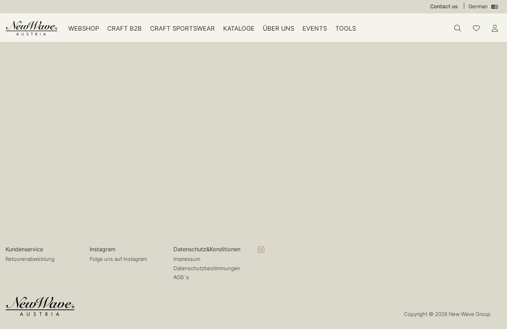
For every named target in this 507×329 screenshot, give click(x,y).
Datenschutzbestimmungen (206, 268)
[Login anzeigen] (494, 28)
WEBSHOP (83, 28)
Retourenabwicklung (30, 259)
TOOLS (345, 28)
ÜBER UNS (278, 28)
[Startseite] (31, 28)
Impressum (186, 259)
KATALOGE (239, 28)
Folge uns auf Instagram (118, 259)
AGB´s (181, 277)
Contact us (444, 6)
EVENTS (314, 28)
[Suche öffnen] (457, 28)
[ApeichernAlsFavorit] (476, 28)
